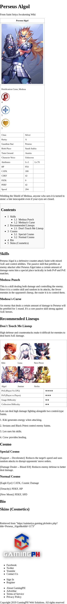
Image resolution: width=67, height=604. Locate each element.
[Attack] (5, 97)
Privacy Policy (14, 596)
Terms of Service (15, 594)
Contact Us (12, 574)
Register (11, 582)
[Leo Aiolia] (42, 374)
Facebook (12, 565)
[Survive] (5, 122)
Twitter (10, 568)
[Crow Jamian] (26, 374)
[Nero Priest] (42, 351)
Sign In (10, 579)
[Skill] (5, 109)
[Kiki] (9, 351)
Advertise (11, 591)
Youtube (11, 571)
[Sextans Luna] (26, 351)
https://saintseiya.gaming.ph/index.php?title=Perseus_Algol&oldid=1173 (29, 525)
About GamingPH (16, 588)
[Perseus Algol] (9, 374)
